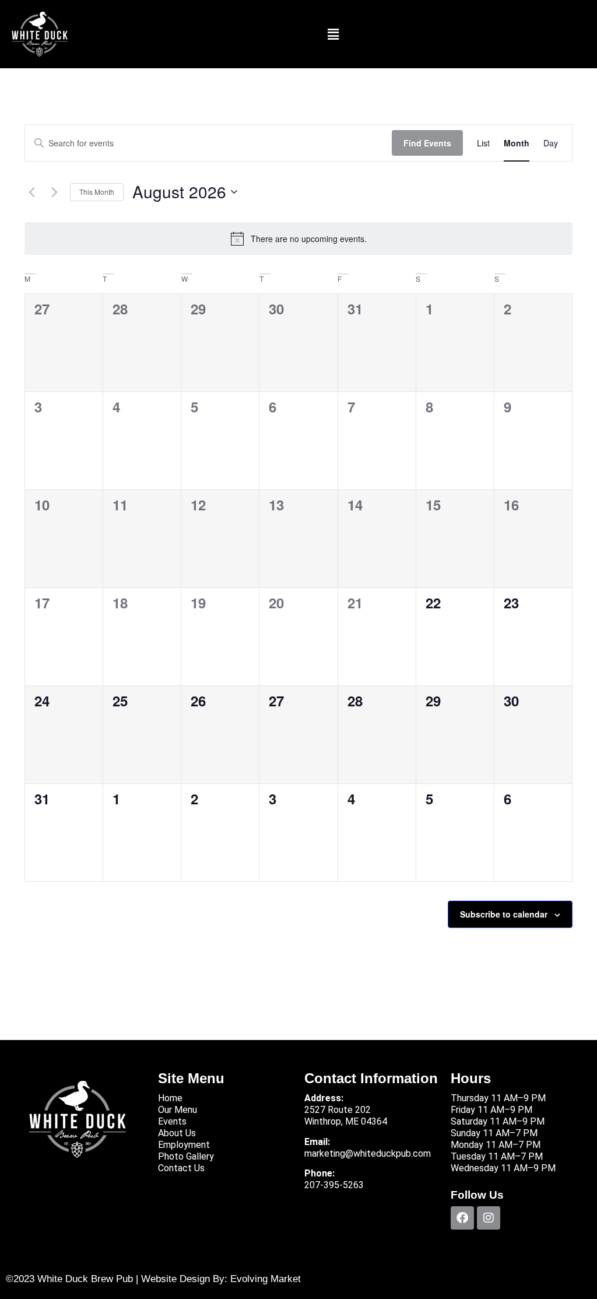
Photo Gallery (186, 1156)
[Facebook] (462, 1218)
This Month (96, 192)
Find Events (427, 143)
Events (172, 1121)
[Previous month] (31, 192)
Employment (184, 1144)
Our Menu (177, 1109)
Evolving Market (265, 1278)
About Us (177, 1133)
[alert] (298, 238)
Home (170, 1098)
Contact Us (181, 1168)
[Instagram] (488, 1218)
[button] (333, 34)
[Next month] (54, 192)
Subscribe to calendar (503, 914)
